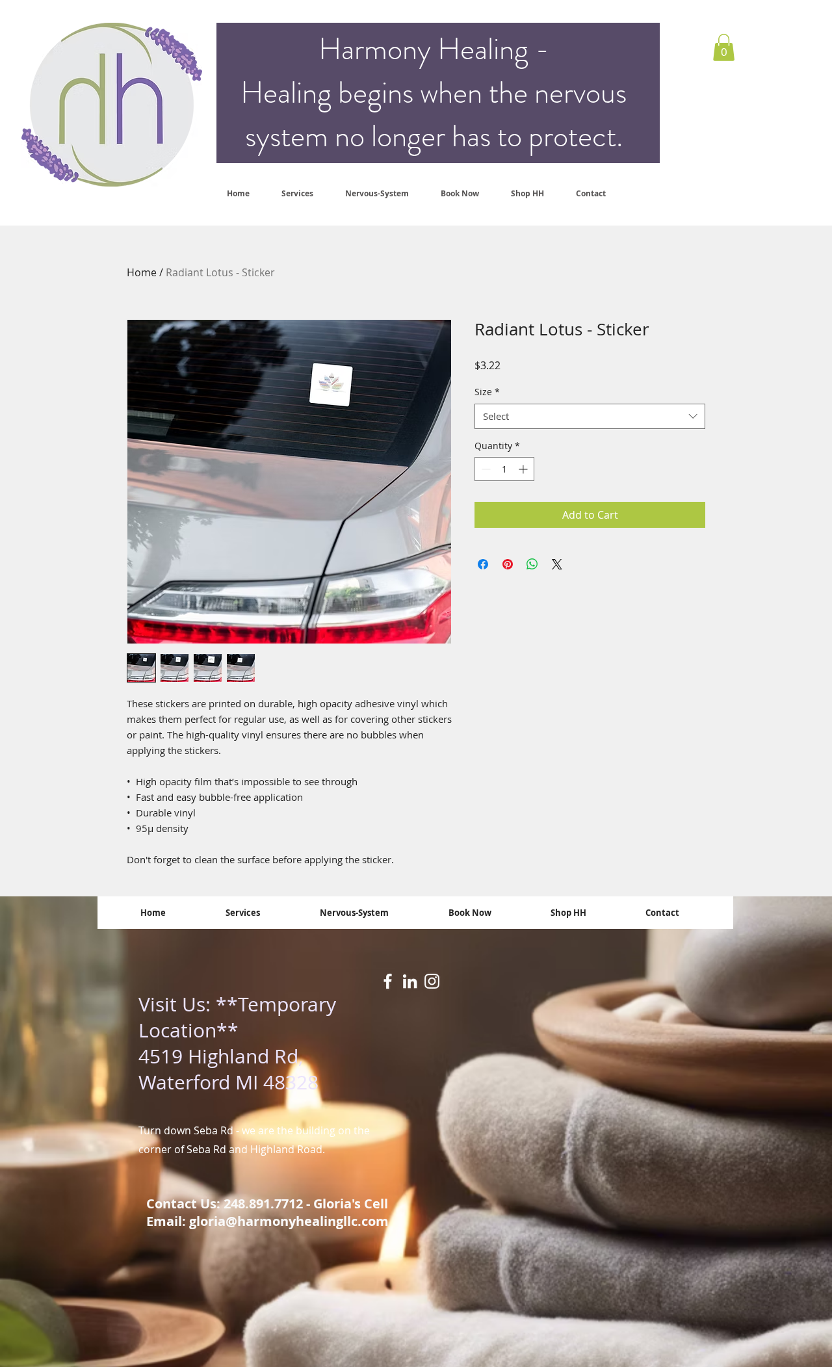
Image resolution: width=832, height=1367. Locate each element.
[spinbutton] (504, 469)
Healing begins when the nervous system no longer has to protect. (433, 114)
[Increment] (524, 469)
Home (142, 272)
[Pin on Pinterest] (507, 564)
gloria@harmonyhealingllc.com (289, 1221)
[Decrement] (484, 469)
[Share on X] (557, 564)
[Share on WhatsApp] (532, 564)
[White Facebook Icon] (388, 981)
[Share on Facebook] (483, 564)
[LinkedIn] (410, 981)
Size (487, 391)
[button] (723, 47)
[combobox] (589, 416)
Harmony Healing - (433, 49)
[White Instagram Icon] (432, 981)
